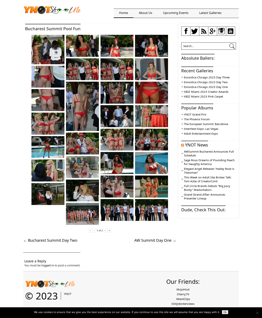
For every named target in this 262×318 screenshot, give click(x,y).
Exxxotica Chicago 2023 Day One (206, 87)
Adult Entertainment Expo (201, 133)
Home (123, 13)
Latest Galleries (210, 13)
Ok (225, 312)
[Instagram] (221, 33)
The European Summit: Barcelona (206, 124)
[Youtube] (230, 33)
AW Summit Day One (155, 240)
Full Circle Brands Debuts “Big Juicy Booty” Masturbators (207, 188)
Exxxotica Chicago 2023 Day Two (206, 82)
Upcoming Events (176, 13)
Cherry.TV (183, 294)
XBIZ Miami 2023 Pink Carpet (203, 96)
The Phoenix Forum (197, 119)
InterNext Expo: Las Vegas (201, 129)
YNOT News (196, 145)
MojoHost (182, 289)
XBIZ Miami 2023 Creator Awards (206, 92)
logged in (47, 265)
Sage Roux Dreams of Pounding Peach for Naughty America (209, 162)
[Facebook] (185, 33)
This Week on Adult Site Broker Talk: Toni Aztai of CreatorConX (208, 179)
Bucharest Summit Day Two (50, 240)
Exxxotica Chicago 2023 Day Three (207, 77)
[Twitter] (194, 33)
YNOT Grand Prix (195, 114)
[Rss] (203, 33)
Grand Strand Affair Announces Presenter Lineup (204, 196)
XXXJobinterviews (182, 304)
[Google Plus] (212, 33)
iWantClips (183, 299)
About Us (145, 13)
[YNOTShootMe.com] (52, 11)
